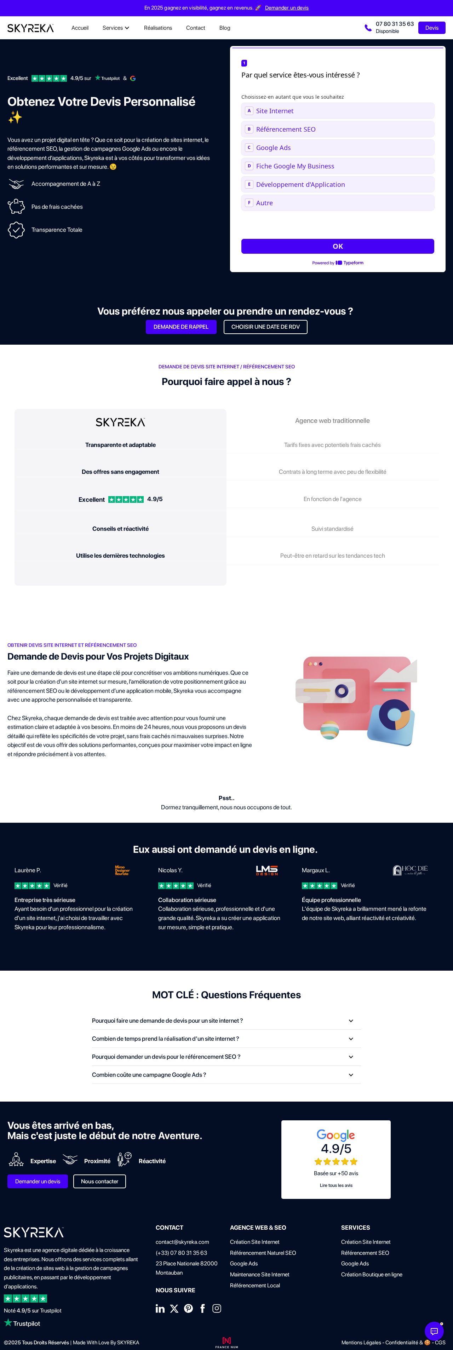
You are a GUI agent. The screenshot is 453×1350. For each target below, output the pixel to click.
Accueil (79, 27)
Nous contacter (99, 1181)
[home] (30, 28)
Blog (224, 27)
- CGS (438, 1342)
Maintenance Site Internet (259, 1274)
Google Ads (244, 1263)
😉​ (113, 166)
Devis (431, 27)
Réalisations (158, 27)
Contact (195, 27)
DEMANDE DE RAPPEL (181, 326)
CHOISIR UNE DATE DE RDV (265, 326)
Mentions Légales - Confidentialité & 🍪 (386, 1342)
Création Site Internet (255, 1242)
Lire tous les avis (336, 1185)
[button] (116, 28)
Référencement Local (255, 1285)
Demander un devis (287, 8)
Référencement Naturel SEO (263, 1253)
